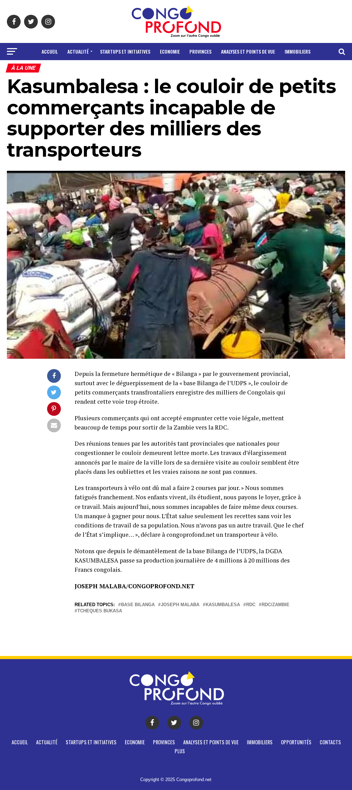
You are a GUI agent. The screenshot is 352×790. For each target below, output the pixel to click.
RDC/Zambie (275, 605)
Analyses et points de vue (248, 51)
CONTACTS (186, 69)
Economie (170, 51)
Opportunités (149, 69)
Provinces (200, 51)
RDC (250, 605)
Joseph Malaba (180, 605)
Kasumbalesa (223, 605)
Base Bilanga (138, 605)
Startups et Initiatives (125, 51)
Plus (211, 69)
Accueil (50, 51)
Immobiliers (297, 51)
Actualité (78, 51)
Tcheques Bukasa (99, 611)
